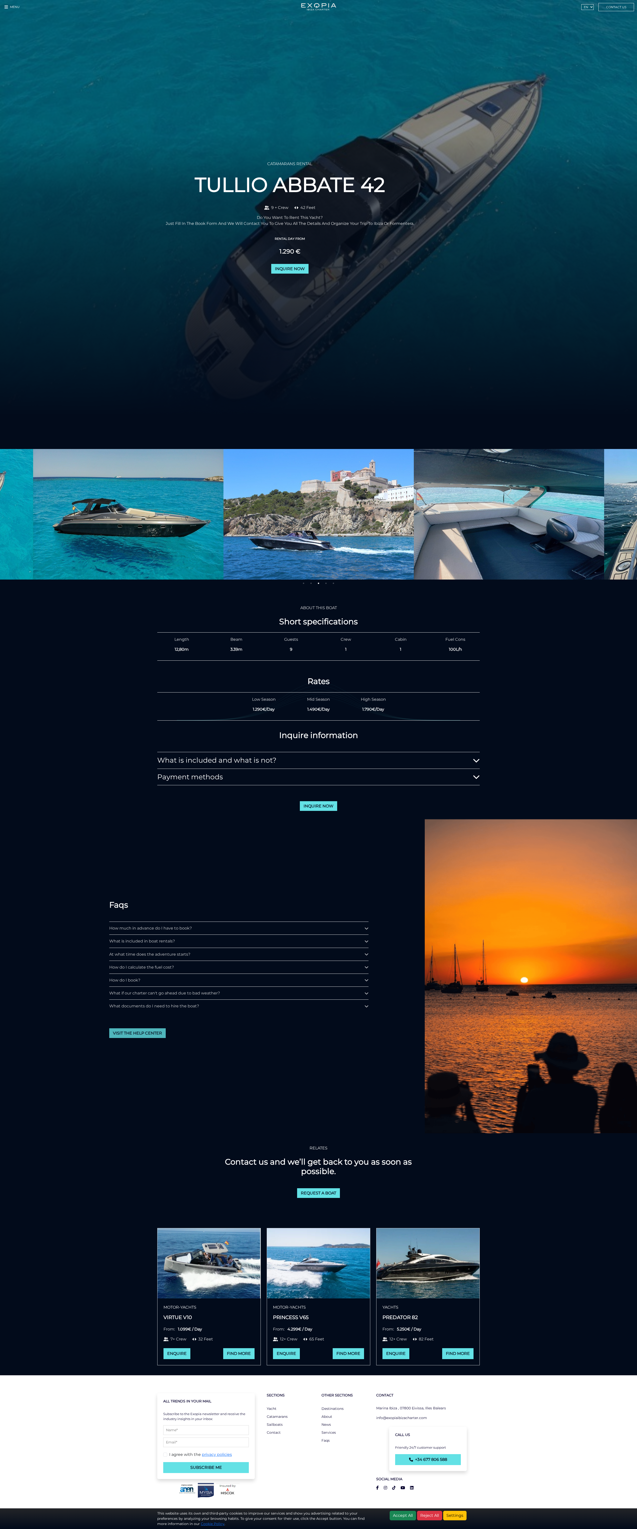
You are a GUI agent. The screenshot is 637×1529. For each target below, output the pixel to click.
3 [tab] (318, 583)
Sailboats (275, 1424)
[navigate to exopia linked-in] (410, 1487)
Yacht (271, 1408)
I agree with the (200, 1454)
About (326, 1416)
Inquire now (290, 268)
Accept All (403, 1515)
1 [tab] (303, 583)
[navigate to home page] (318, 7)
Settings (454, 1515)
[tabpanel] (318, 514)
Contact (274, 1432)
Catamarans (277, 1416)
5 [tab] (333, 583)
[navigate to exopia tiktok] (392, 1487)
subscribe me (206, 1467)
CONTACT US (616, 7)
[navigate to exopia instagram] (383, 1487)
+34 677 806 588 (431, 1459)
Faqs (325, 1440)
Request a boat (318, 1193)
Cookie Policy (212, 1524)
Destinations (332, 1408)
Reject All (429, 1515)
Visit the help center (137, 1033)
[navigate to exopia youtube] (401, 1487)
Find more (239, 1353)
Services (328, 1432)
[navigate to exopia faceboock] (377, 1487)
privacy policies (217, 1454)
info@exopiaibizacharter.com (401, 1418)
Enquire (177, 1353)
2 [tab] (311, 583)
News (326, 1424)
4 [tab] (325, 583)
